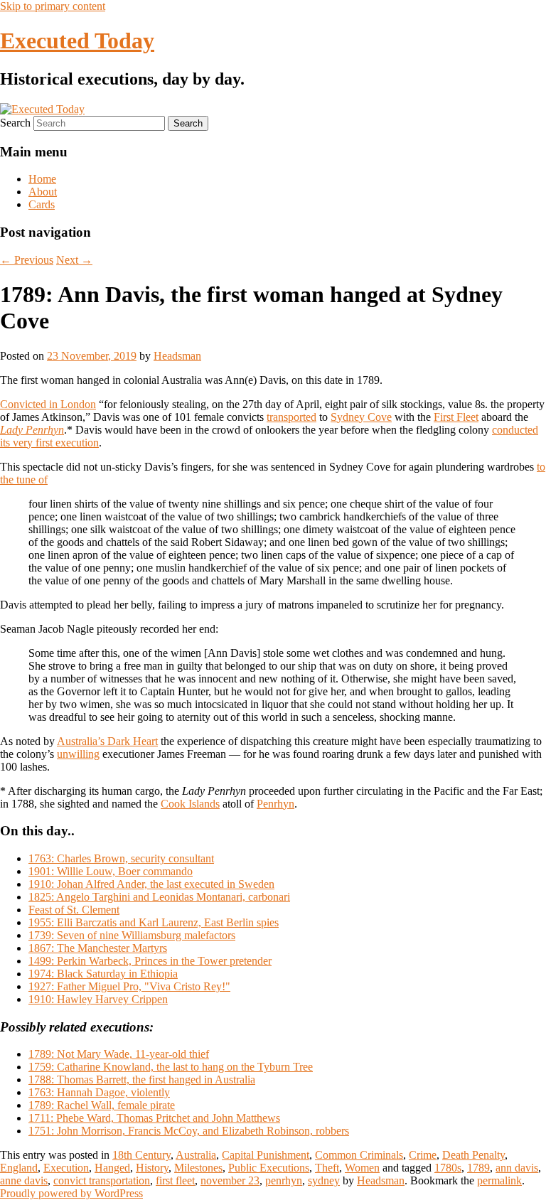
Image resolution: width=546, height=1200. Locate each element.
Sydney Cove (361, 417)
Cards (41, 204)
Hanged (112, 1168)
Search (15, 123)
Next (74, 260)
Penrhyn (275, 804)
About (42, 192)
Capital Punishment (265, 1155)
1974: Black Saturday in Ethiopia (103, 974)
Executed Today (77, 40)
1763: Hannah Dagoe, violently (99, 1092)
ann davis (517, 1168)
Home (42, 179)
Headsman (177, 356)
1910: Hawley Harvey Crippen (98, 999)
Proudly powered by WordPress (71, 1193)
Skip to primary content (52, 6)
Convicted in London (48, 404)
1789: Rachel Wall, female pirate (101, 1105)
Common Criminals (359, 1155)
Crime (423, 1155)
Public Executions (268, 1168)
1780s (447, 1168)
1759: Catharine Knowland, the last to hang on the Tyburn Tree (170, 1067)
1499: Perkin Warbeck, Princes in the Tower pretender (150, 961)
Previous (26, 260)
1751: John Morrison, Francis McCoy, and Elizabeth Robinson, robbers (188, 1131)
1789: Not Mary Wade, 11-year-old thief (118, 1054)
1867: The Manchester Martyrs (97, 948)
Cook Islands (190, 804)
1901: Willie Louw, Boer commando (110, 871)
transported (291, 417)
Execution (66, 1168)
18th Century (141, 1155)
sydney (324, 1180)
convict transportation (101, 1180)
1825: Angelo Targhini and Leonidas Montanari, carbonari (159, 897)
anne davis (24, 1180)
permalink (499, 1180)
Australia (196, 1155)
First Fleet (456, 417)
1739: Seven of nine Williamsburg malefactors (131, 935)
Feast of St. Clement (73, 910)
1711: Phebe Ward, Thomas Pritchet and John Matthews (154, 1118)
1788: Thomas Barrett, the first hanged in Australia (141, 1079)
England (19, 1168)
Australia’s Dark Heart (107, 741)
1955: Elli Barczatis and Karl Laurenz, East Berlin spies (153, 922)
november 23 (229, 1180)
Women (362, 1168)
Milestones (198, 1168)
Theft (327, 1168)
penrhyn (283, 1180)
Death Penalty (473, 1155)
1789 (478, 1168)
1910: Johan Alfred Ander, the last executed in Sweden (151, 884)
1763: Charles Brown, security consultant (121, 858)
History (152, 1168)
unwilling (78, 754)
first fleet (175, 1180)
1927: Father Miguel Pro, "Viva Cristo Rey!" (129, 986)
